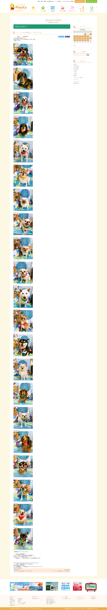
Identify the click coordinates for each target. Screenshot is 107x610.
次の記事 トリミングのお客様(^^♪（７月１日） (61, 570)
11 (74, 38)
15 (85, 38)
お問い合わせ (80, 1)
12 (77, 38)
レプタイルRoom (21, 603)
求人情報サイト (94, 598)
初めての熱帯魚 (49, 603)
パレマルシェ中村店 (78, 77)
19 (77, 40)
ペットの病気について (66, 598)
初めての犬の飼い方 (50, 599)
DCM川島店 (76, 66)
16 (88, 38)
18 (74, 40)
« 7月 (74, 45)
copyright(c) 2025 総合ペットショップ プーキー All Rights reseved (25, 608)
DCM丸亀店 (76, 68)
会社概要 (67, 608)
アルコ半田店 (12, 601)
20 (80, 40)
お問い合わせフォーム (36, 598)
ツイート (61, 36)
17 (90, 38)
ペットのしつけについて (81, 598)
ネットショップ (92, 1)
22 (85, 40)
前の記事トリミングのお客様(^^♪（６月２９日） (23, 570)
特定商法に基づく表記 (92, 608)
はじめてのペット (49, 598)
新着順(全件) (76, 83)
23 (88, 40)
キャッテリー (77, 81)
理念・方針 (72, 608)
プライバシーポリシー (81, 608)
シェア (67, 36)
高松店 (75, 64)
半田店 (75, 71)
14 (82, 38)
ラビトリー (76, 79)
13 (80, 38)
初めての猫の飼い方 (50, 601)
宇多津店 (76, 70)
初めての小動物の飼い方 (51, 602)
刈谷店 (75, 73)
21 (82, 40)
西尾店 (75, 75)
